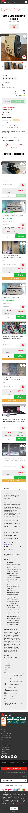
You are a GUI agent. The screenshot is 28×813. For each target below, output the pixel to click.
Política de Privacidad (6, 745)
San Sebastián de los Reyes (9, 264)
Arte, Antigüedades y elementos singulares (11, 9)
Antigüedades (5, 11)
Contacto (3, 743)
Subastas (3, 729)
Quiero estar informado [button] (14, 768)
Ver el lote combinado (8, 300)
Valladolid (5, 427)
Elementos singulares (19, 8)
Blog (2, 739)
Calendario (3, 731)
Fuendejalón (6, 224)
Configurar (14, 811)
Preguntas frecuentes (6, 737)
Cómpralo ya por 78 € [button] (14, 480)
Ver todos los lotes (7, 218)
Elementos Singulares (8, 221)
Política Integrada (5, 751)
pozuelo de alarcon (7, 184)
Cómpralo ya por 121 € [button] (14, 400)
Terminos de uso (5, 747)
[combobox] (14, 780)
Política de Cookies (5, 749)
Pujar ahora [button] (20, 236)
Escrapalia (3, 8)
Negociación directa (6, 733)
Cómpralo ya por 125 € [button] (14, 359)
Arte (4, 260)
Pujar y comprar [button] (20, 275)
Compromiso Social (6, 753)
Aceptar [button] (13, 808)
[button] (3, 78)
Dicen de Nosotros (5, 735)
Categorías (10, 8)
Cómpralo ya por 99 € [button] (14, 278)
